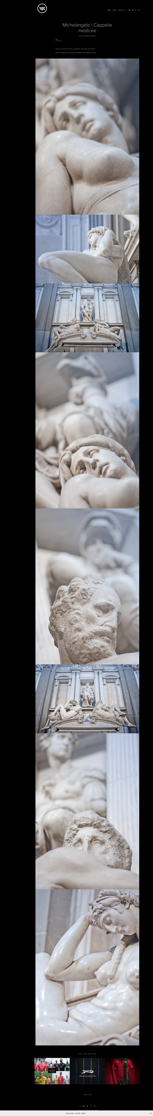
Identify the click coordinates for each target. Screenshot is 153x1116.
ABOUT (115, 10)
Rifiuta (83, 1113)
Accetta (78, 1113)
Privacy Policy (70, 1113)
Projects (121, 10)
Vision (109, 10)
